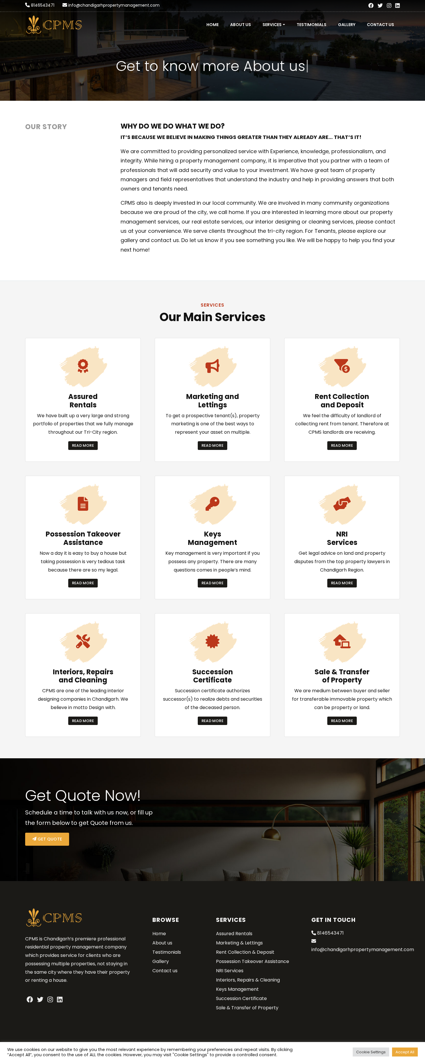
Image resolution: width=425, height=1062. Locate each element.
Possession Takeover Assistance (252, 961)
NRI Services (229, 970)
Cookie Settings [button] (371, 1052)
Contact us (380, 25)
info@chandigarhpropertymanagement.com (114, 5)
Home (212, 25)
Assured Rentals (234, 933)
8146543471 (42, 5)
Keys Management (237, 989)
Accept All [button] (405, 1052)
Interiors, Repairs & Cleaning (248, 980)
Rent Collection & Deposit (245, 952)
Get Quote (49, 839)
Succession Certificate (241, 998)
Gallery (346, 25)
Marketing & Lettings (239, 943)
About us (240, 25)
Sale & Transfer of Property (247, 1007)
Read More (83, 445)
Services (272, 25)
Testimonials (311, 25)
